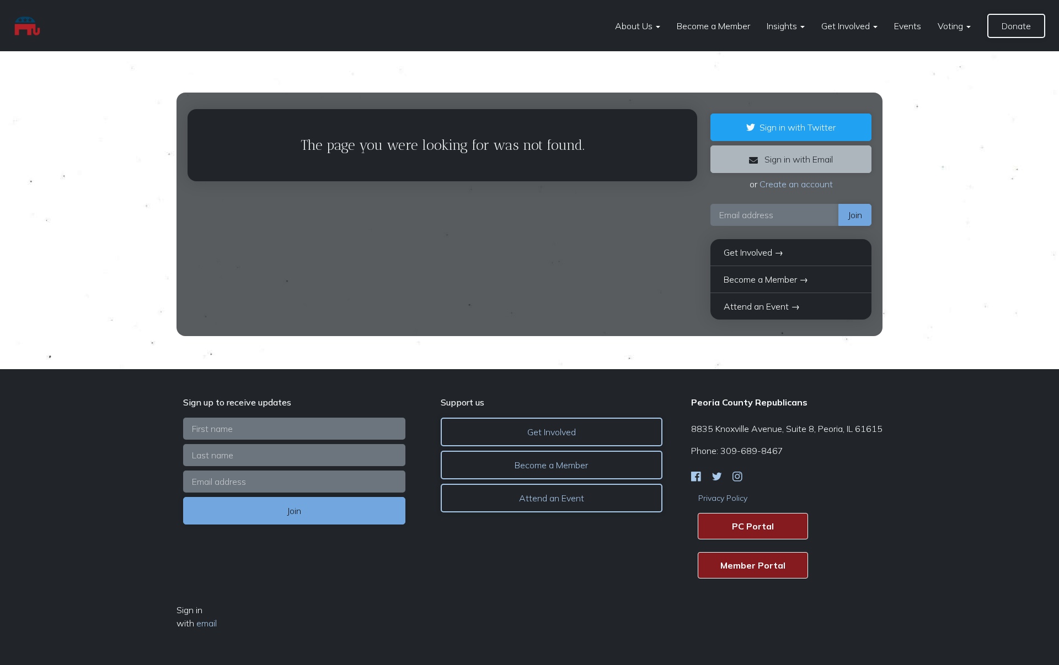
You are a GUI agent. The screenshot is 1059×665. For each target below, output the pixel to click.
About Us (635, 25)
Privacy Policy (722, 498)
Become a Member (713, 25)
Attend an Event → (762, 306)
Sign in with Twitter (798, 127)
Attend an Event (551, 498)
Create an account (796, 184)
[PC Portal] (752, 526)
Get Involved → (753, 252)
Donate (1016, 25)
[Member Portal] (752, 565)
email (206, 623)
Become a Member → (766, 279)
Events (907, 25)
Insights (783, 25)
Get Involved (846, 25)
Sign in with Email (797, 159)
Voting (951, 25)
